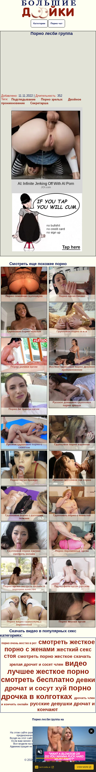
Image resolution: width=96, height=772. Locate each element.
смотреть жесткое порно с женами (49, 646)
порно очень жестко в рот (19, 643)
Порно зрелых (51, 99)
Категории (39, 23)
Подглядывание (23, 99)
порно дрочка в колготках (46, 692)
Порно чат (56, 23)
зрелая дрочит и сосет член (36, 664)
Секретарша (39, 103)
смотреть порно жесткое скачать (54, 656)
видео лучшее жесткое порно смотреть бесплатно (45, 671)
